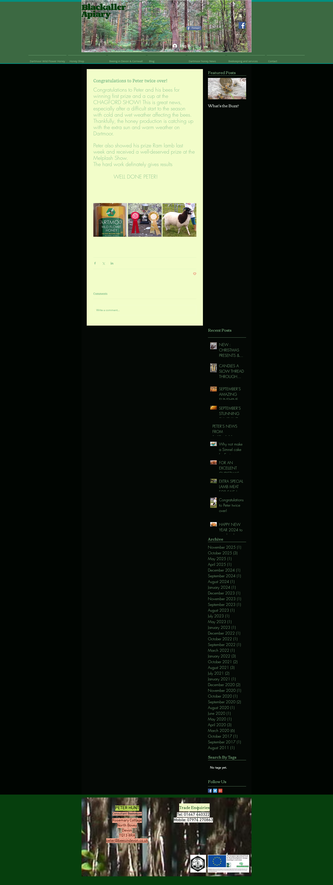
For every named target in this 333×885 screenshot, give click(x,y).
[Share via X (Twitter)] (103, 263)
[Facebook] (242, 25)
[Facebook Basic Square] (210, 791)
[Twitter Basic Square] (215, 791)
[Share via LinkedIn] (112, 263)
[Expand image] (110, 220)
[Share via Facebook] (95, 263)
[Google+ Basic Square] (220, 791)
